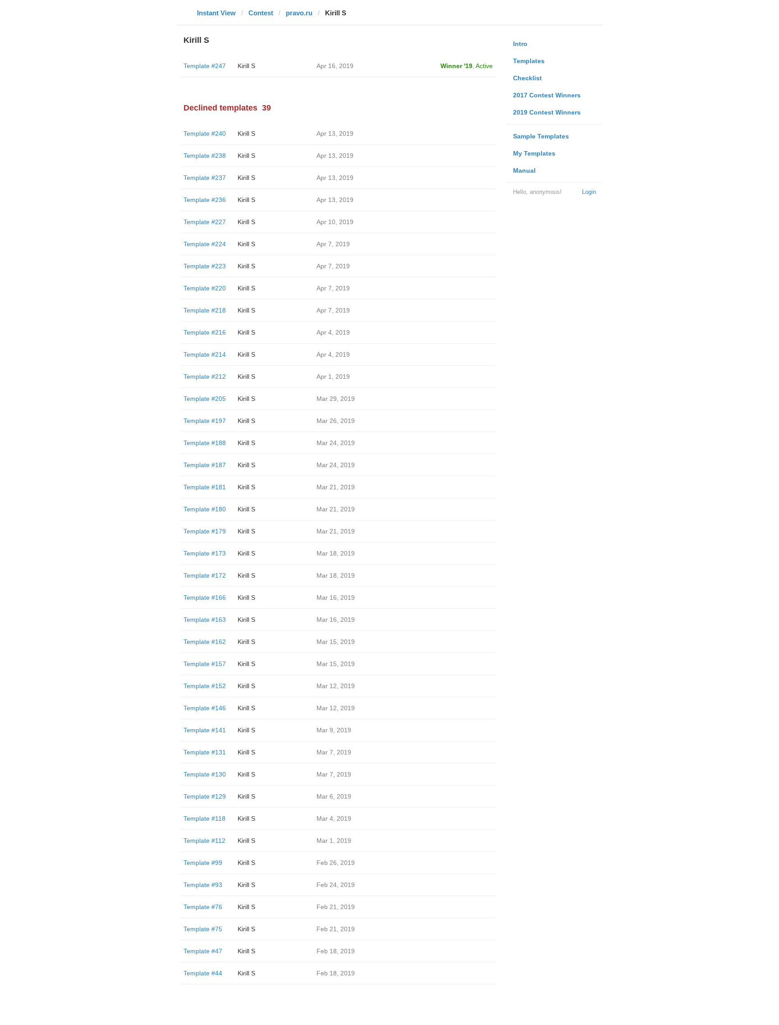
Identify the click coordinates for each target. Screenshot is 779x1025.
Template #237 (204, 177)
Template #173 (204, 553)
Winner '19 (456, 65)
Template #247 (204, 65)
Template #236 (204, 199)
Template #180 (204, 509)
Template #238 (204, 155)
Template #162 (204, 641)
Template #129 (204, 796)
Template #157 (204, 663)
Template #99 (202, 862)
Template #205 (204, 398)
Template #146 (204, 708)
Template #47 (202, 951)
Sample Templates (541, 136)
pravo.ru (299, 13)
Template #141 (204, 730)
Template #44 (202, 973)
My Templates (534, 153)
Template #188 (204, 442)
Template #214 (204, 354)
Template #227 (204, 221)
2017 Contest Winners (547, 95)
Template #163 (204, 619)
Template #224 (204, 244)
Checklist (527, 78)
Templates (529, 60)
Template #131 (204, 752)
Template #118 (204, 818)
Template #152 (204, 685)
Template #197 (204, 420)
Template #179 (204, 531)
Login (589, 191)
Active (484, 65)
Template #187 (204, 465)
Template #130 (204, 774)
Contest (260, 13)
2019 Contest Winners (547, 112)
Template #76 (202, 906)
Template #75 (202, 929)
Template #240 (204, 133)
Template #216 (204, 332)
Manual (524, 170)
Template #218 (204, 310)
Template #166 (204, 597)
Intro (520, 43)
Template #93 (202, 884)
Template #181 (204, 487)
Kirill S (246, 65)
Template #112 (204, 840)
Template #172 (204, 575)
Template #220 (204, 288)
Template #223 (204, 266)
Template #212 (204, 376)
